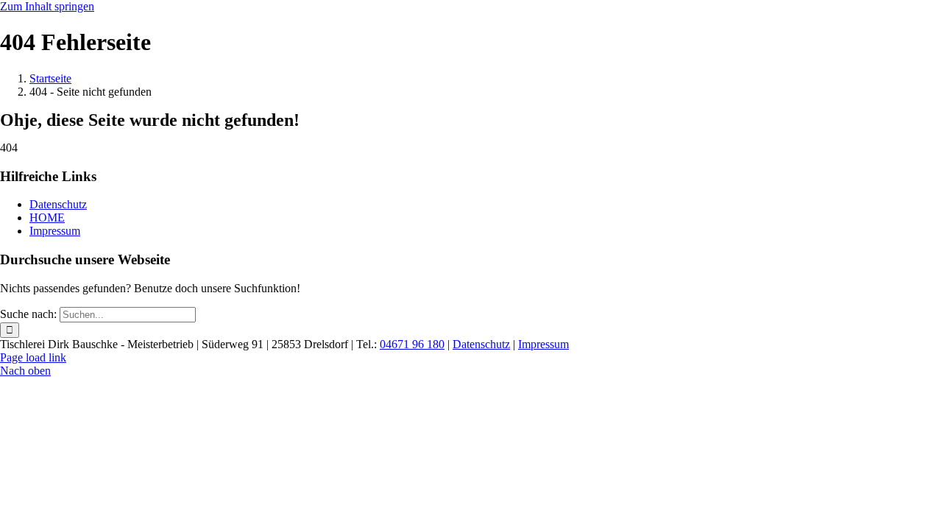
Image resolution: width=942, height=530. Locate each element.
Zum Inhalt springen (47, 6)
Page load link (33, 357)
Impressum (54, 231)
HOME (47, 217)
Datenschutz (58, 204)
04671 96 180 (412, 344)
